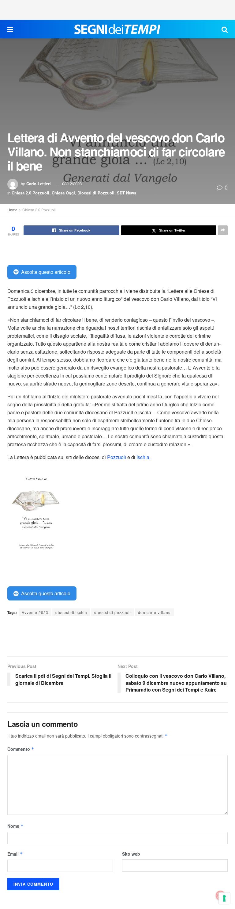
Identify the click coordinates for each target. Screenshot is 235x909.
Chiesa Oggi (63, 193)
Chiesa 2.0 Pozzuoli (30, 193)
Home (12, 209)
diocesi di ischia (71, 612)
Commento (20, 749)
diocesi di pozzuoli (112, 612)
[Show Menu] (10, 29)
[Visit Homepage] (117, 29)
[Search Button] (225, 29)
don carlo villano (154, 612)
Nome (15, 826)
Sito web (131, 854)
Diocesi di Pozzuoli (95, 193)
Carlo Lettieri (38, 183)
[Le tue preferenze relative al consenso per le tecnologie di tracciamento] (224, 898)
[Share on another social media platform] (223, 230)
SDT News (126, 193)
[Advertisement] (117, 9)
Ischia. (143, 457)
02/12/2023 (72, 183)
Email (15, 854)
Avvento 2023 (35, 612)
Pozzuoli (116, 457)
